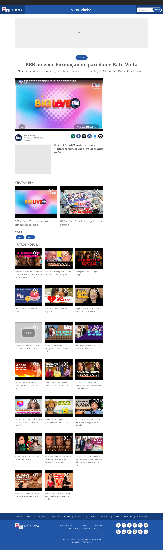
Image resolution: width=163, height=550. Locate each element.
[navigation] (29, 10)
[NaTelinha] (12, 9)
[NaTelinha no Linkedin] (129, 531)
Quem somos (66, 525)
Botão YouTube (146, 527)
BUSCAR (156, 10)
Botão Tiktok (118, 527)
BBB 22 (30, 237)
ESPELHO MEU (142, 516)
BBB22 (20, 237)
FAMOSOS (55, 516)
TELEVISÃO (30, 516)
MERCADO (105, 516)
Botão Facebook (129, 527)
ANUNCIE (99, 525)
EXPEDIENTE (83, 525)
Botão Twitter (135, 527)
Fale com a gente (70, 529)
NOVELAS (43, 516)
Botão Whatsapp (124, 527)
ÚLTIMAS (18, 516)
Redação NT (29, 135)
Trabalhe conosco (91, 529)
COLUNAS (93, 516)
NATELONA (128, 516)
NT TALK (66, 516)
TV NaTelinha (80, 9)
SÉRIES (116, 516)
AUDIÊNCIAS (79, 516)
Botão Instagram (140, 527)
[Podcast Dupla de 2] (135, 531)
